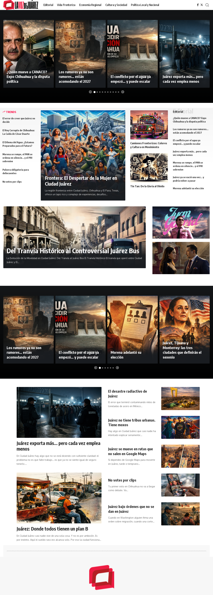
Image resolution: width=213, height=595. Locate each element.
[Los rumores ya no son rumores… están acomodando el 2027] (80, 54)
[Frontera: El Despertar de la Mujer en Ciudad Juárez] (83, 155)
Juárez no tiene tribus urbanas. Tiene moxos (131, 422)
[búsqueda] (207, 5)
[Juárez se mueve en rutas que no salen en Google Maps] (180, 456)
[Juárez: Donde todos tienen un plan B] (59, 498)
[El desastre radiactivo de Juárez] (180, 398)
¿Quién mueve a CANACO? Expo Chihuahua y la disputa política (28, 76)
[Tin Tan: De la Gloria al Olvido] (149, 167)
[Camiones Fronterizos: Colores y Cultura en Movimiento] (149, 124)
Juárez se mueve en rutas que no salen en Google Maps (130, 451)
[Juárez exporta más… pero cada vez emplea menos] (184, 54)
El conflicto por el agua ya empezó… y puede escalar (131, 79)
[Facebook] (198, 5)
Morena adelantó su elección (188, 188)
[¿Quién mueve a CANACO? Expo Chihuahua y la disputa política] (28, 54)
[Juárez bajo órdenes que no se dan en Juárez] (180, 513)
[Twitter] (202, 5)
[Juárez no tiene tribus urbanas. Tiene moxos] (180, 427)
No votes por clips (12, 181)
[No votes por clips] (180, 485)
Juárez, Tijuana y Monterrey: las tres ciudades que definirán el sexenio (182, 349)
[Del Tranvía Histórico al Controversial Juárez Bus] (74, 237)
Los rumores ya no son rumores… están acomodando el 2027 (76, 76)
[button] (90, 92)
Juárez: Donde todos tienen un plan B (52, 529)
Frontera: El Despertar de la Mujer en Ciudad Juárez (81, 181)
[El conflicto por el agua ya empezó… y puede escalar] (132, 54)
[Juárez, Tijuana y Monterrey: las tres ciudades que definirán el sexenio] (184, 330)
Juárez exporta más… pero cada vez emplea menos (183, 79)
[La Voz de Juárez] (20, 5)
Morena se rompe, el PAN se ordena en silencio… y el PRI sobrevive (17, 158)
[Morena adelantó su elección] (132, 330)
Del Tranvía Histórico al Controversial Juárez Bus (73, 250)
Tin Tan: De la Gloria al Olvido (147, 186)
